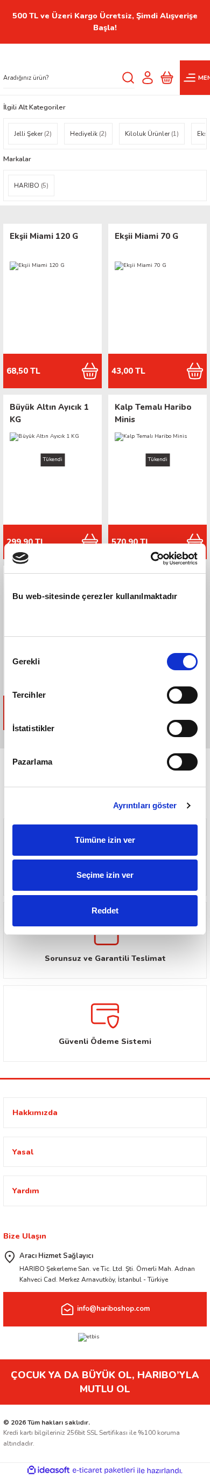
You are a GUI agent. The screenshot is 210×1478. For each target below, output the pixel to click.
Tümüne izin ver (105, 839)
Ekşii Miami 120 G (44, 236)
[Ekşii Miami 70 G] (157, 304)
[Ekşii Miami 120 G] (52, 304)
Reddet (105, 910)
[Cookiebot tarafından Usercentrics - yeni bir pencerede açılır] (151, 559)
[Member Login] (147, 77)
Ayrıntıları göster (145, 805)
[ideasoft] (48, 1470)
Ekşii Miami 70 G (146, 236)
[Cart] (166, 77)
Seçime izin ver (105, 874)
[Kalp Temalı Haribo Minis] (157, 475)
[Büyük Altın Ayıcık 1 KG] (52, 475)
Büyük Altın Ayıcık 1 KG (49, 413)
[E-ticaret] (103, 1471)
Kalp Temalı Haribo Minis (153, 413)
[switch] (182, 695)
